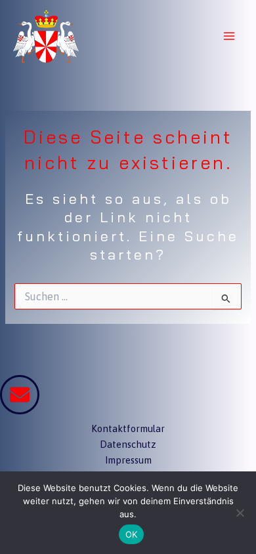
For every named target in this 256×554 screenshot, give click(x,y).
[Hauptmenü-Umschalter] (229, 36)
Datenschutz (128, 444)
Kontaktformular (128, 428)
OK (131, 534)
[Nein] (239, 512)
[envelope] (19, 394)
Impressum (128, 459)
